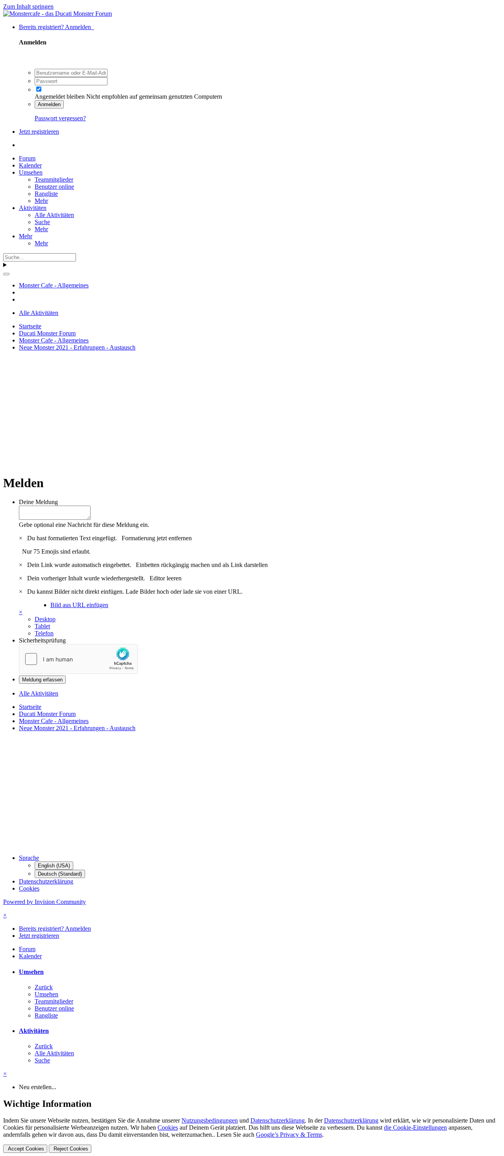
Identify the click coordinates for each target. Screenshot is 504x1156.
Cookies (29, 888)
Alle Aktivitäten (54, 215)
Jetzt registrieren (39, 131)
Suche (42, 222)
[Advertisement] (239, 412)
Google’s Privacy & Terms (289, 1134)
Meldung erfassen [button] (42, 680)
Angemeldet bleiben (60, 96)
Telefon (44, 633)
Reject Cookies (70, 1149)
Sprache (29, 857)
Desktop (45, 619)
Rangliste (46, 193)
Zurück (44, 987)
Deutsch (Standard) (60, 874)
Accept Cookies (25, 1149)
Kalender (30, 165)
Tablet (42, 626)
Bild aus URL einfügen (79, 605)
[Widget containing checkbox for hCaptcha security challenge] (78, 659)
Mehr (41, 200)
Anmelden (49, 104)
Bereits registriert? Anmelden (56, 27)
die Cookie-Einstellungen (415, 1127)
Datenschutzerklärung (46, 881)
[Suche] (6, 274)
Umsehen (31, 172)
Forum (27, 158)
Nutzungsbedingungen (210, 1120)
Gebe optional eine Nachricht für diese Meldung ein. (84, 524)
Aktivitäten (32, 207)
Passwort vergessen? (60, 118)
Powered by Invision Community (44, 901)
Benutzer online (54, 186)
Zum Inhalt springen (28, 6)
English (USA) (54, 866)
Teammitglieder (54, 179)
